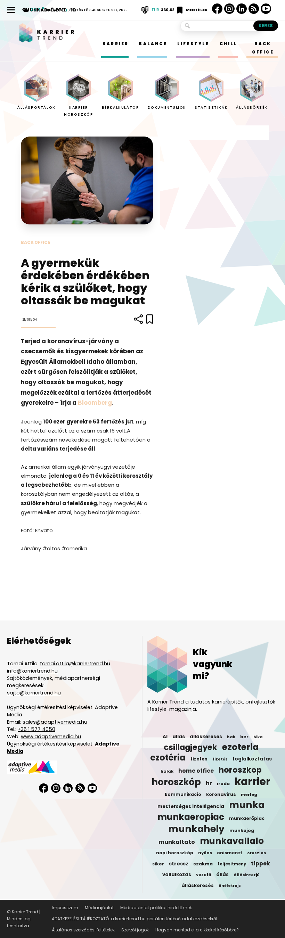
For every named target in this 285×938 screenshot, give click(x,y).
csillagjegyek (190, 747)
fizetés (220, 759)
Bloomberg (95, 402)
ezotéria (168, 757)
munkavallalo (232, 841)
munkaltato (176, 842)
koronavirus (221, 794)
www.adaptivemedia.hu (51, 736)
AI (165, 736)
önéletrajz (230, 885)
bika (258, 737)
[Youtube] (266, 8)
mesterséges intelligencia (190, 806)
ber (244, 737)
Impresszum (65, 908)
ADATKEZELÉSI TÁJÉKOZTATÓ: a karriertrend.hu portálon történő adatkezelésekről (134, 919)
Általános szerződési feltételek (83, 930)
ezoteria (240, 747)
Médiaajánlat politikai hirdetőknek (156, 908)
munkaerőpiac (246, 818)
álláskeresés (197, 885)
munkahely (196, 828)
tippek (260, 863)
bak (231, 737)
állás (222, 874)
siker (158, 864)
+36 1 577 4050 (36, 729)
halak (167, 771)
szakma (203, 864)
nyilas (205, 853)
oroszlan (256, 853)
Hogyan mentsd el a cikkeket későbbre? (197, 930)
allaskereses (206, 736)
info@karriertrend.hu (32, 670)
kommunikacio (183, 794)
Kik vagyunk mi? (213, 664)
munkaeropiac (190, 817)
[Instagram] (229, 8)
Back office (35, 242)
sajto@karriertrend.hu (34, 692)
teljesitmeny (232, 864)
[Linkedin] (241, 8)
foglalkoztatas (252, 759)
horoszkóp (176, 782)
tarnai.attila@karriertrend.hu (75, 663)
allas (178, 736)
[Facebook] (217, 8)
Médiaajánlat (99, 908)
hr (209, 783)
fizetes (198, 759)
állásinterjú (247, 875)
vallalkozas (176, 874)
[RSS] (254, 8)
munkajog (241, 830)
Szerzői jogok (135, 930)
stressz (178, 863)
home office (196, 770)
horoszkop (240, 769)
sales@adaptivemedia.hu (55, 721)
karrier (252, 781)
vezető (203, 875)
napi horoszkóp (174, 853)
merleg (249, 794)
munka (246, 804)
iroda (223, 783)
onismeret (229, 853)
